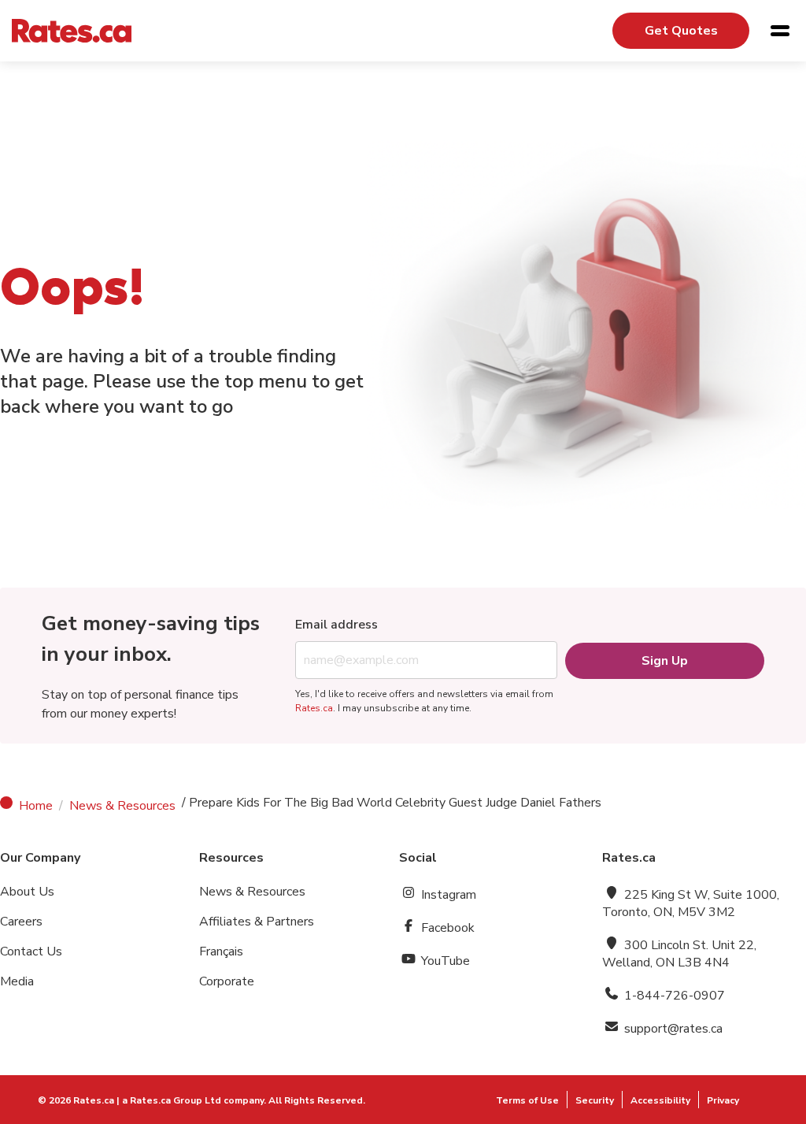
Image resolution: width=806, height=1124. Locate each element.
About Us (27, 891)
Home (36, 805)
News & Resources (122, 805)
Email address (336, 624)
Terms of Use (527, 1100)
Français (221, 951)
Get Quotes (681, 30)
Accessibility (660, 1100)
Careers (21, 921)
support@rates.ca (672, 1028)
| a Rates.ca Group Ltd (168, 1100)
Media (17, 981)
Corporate (226, 981)
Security (594, 1100)
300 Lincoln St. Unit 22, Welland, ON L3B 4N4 (679, 954)
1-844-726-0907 (673, 995)
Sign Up (664, 661)
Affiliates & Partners (256, 921)
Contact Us (31, 951)
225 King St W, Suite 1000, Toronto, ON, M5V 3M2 (690, 903)
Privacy (723, 1100)
